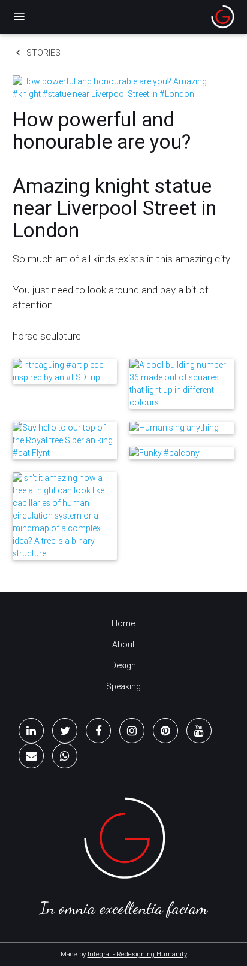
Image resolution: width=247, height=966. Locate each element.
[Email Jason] (31, 755)
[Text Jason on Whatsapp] (64, 755)
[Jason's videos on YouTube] (199, 730)
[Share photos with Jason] (131, 730)
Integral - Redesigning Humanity (137, 954)
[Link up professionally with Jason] (31, 730)
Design (123, 665)
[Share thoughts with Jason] (64, 730)
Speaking (123, 686)
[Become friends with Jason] (98, 730)
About (123, 644)
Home (123, 623)
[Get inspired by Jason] (165, 730)
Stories (37, 52)
